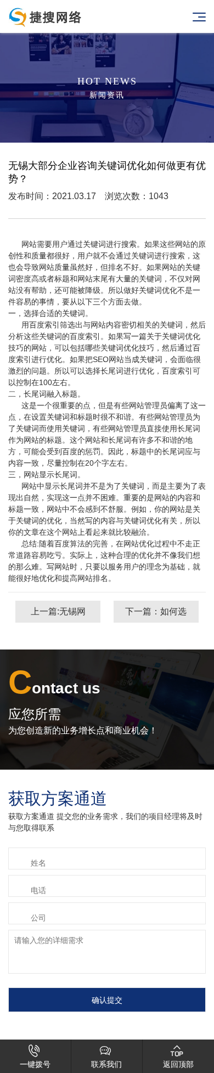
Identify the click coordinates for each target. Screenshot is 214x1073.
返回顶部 (178, 1056)
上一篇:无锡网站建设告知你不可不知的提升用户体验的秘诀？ (58, 615)
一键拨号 (35, 1056)
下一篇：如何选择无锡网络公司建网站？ (156, 615)
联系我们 (106, 1056)
